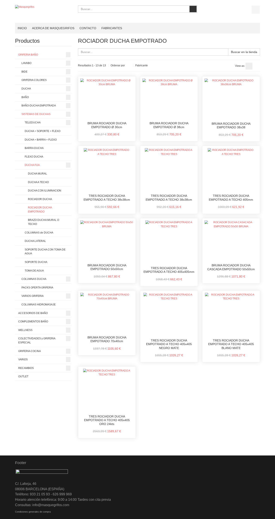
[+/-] (128, 65)
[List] (256, 66)
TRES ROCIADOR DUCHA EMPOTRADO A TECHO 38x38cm (107, 197)
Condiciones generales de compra (33, 511)
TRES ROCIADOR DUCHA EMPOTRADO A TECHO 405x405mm (169, 270)
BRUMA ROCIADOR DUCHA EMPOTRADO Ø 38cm (169, 125)
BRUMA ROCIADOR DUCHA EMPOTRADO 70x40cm (106, 339)
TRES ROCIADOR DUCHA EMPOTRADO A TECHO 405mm (231, 197)
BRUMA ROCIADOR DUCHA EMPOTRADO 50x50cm (106, 267)
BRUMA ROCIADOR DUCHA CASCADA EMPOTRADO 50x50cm (231, 267)
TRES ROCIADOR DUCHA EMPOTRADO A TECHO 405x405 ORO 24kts (107, 420)
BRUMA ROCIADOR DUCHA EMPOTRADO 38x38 (231, 125)
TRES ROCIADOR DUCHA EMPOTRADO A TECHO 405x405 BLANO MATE (231, 344)
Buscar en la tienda (244, 52)
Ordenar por (118, 65)
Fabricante (141, 65)
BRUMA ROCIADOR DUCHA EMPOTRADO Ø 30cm (106, 125)
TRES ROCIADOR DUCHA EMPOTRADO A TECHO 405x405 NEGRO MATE (169, 344)
